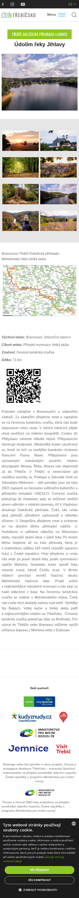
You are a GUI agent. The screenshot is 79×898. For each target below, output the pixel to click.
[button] (39, 890)
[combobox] (74, 824)
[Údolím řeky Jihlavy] (40, 82)
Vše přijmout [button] (39, 870)
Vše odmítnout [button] (39, 880)
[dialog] (39, 858)
